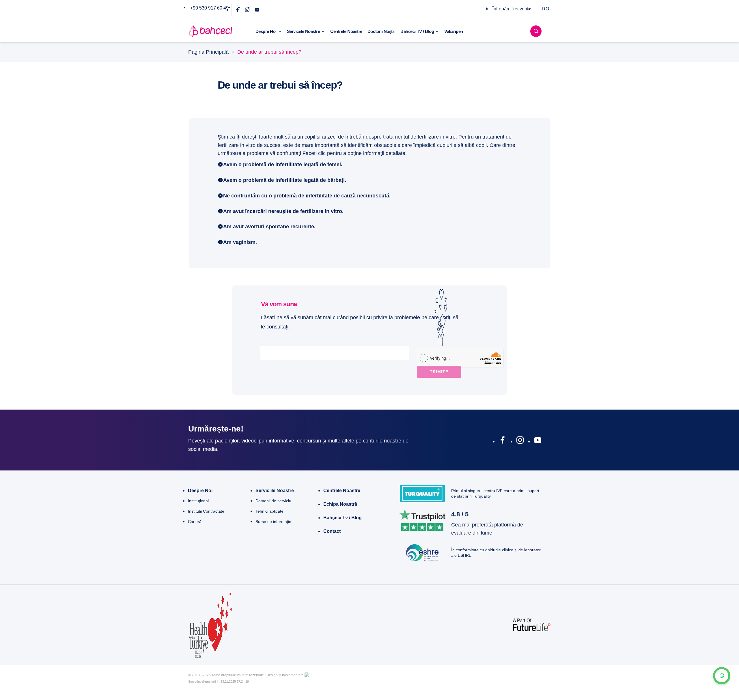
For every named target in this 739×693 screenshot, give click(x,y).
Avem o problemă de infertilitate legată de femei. (282, 164)
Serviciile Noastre (303, 31)
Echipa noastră (340, 504)
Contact (332, 531)
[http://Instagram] (520, 441)
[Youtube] (257, 10)
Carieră (194, 521)
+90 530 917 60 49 (209, 7)
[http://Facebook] (502, 441)
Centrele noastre (341, 490)
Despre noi (200, 490)
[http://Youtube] (537, 441)
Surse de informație (273, 521)
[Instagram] (247, 10)
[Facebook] (237, 10)
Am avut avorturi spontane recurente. (269, 226)
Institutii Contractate (206, 511)
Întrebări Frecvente (511, 8)
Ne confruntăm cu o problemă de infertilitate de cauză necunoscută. (307, 196)
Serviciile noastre (274, 490)
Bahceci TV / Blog (417, 31)
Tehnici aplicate (269, 511)
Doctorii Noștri (381, 31)
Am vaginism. (240, 242)
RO (545, 8)
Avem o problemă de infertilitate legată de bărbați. (284, 180)
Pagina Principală (208, 52)
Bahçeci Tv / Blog (342, 517)
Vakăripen (453, 31)
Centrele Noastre (346, 31)
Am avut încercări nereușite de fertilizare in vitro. (283, 211)
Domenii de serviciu (273, 500)
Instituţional (198, 500)
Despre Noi (266, 31)
